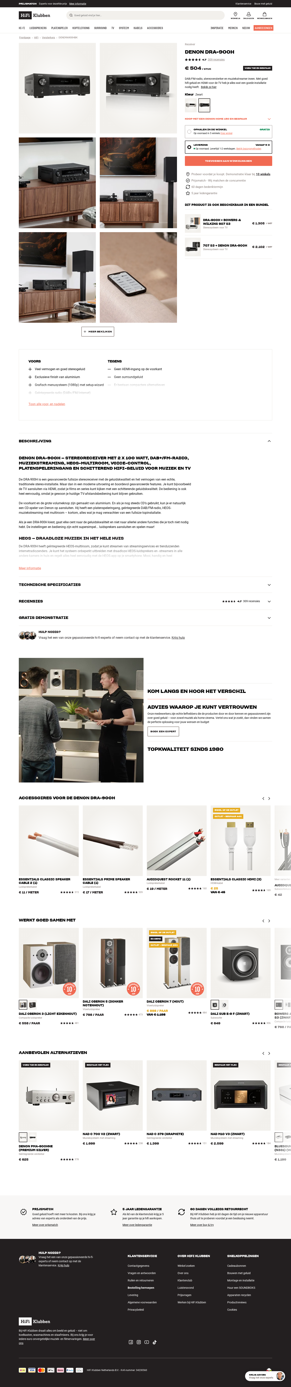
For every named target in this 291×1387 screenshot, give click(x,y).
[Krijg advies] (280, 1376)
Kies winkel (226, 133)
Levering (133, 1295)
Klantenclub (185, 1280)
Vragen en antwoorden (142, 1273)
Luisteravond (186, 1287)
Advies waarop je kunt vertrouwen (202, 714)
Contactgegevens (138, 1265)
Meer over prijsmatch (45, 1224)
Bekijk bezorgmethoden (248, 149)
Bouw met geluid (263, 3)
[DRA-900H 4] (138, 182)
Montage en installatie (240, 1280)
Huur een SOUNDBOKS (241, 1287)
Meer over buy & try (202, 1224)
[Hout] (23, 1005)
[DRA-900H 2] (138, 88)
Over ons (183, 1273)
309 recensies (216, 59)
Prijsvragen (184, 1295)
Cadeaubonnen (236, 1265)
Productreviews (236, 1302)
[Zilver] (23, 1137)
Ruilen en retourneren (141, 1280)
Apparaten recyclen (239, 1295)
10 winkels (263, 174)
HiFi (36, 37)
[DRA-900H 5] (57, 277)
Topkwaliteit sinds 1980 (185, 730)
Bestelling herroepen (141, 1287)
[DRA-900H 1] (57, 88)
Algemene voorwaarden (142, 1302)
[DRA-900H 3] (57, 182)
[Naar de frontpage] (34, 15)
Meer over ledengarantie (137, 1224)
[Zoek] (71, 15)
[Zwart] (204, 105)
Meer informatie (30, 568)
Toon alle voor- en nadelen (47, 404)
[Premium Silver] (191, 105)
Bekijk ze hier (209, 87)
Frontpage (24, 37)
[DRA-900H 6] (138, 277)
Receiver (190, 44)
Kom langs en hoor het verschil (196, 698)
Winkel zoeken (186, 1265)
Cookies (232, 1309)
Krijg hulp (178, 638)
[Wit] (224, 1005)
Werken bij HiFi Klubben (192, 1302)
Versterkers (48, 37)
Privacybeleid (136, 1309)
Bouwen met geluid (239, 1273)
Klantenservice (243, 3)
